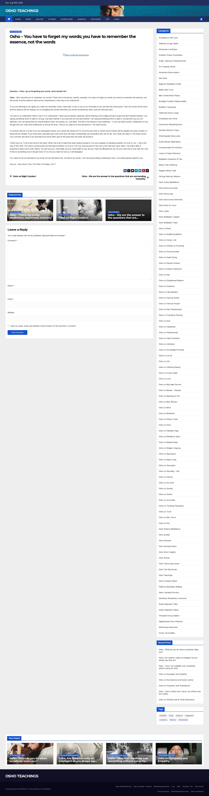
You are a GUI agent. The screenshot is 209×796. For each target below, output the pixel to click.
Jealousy (179, 716)
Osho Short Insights (167, 552)
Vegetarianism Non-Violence (171, 621)
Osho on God (164, 321)
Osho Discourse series (168, 188)
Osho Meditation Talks (168, 223)
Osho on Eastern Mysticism (170, 269)
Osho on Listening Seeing (169, 367)
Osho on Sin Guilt (166, 483)
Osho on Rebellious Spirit (169, 436)
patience (173, 720)
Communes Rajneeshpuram (170, 124)
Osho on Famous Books (169, 298)
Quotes (39, 19)
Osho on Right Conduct (24, 176)
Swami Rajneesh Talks (168, 604)
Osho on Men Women (168, 402)
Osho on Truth (165, 512)
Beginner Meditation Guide (170, 84)
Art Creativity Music (167, 67)
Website (11, 312)
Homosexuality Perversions (170, 147)
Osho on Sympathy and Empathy (173, 674)
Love (173, 786)
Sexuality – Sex (187, 786)
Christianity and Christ (168, 119)
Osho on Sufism (165, 494)
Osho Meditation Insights (169, 217)
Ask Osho (163, 78)
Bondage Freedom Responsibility (172, 101)
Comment (12, 240)
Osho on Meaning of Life (169, 396)
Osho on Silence (166, 477)
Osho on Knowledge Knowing (171, 350)
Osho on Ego (164, 275)
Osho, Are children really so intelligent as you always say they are (77, 761)
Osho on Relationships (168, 442)
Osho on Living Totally (168, 373)
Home (18, 19)
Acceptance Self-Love (168, 38)
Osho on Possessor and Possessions (174, 686)
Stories (52, 19)
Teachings (96, 19)
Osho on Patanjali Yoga (168, 431)
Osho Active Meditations (169, 182)
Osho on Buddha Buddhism (170, 234)
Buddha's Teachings (167, 107)
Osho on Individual (167, 344)
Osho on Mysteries (167, 413)
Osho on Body (165, 228)
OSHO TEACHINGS (21, 10)
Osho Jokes (164, 211)
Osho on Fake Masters (168, 292)
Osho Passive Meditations (169, 529)
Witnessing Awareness (168, 627)
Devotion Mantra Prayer (169, 130)
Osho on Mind (165, 408)
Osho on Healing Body (168, 332)
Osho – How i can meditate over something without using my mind (128, 761)
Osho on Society (166, 488)
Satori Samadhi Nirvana (169, 592)
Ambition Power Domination (171, 55)
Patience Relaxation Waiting (170, 587)
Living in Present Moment (169, 153)
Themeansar (46, 789)
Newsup (37, 789)
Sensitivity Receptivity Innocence (173, 598)
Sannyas (82, 19)
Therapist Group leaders (169, 616)
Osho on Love (165, 379)
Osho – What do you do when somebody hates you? (28, 760)
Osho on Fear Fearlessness (170, 309)
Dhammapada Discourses (169, 136)
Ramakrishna (183, 720)
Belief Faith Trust (166, 90)
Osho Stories (164, 558)
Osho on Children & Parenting (171, 246)
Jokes (28, 19)
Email (10, 299)
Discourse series (163, 791)
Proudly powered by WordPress (16, 789)
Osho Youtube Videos (168, 581)
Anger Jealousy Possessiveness (172, 61)
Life (107, 19)
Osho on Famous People (169, 303)
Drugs (171, 716)
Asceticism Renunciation (169, 72)
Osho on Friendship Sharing (171, 315)
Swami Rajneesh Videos (169, 610)
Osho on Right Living (167, 460)
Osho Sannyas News (167, 546)
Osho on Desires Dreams (169, 263)
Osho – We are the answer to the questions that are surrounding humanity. (114, 177)
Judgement (189, 716)
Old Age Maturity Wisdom (169, 176)
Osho (116, 19)
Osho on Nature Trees (168, 419)
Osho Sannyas (165, 540)
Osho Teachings (15, 31)
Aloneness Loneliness (168, 49)
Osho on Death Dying (168, 257)
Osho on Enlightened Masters (171, 280)
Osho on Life (164, 361)
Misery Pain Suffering (168, 165)
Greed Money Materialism (170, 142)
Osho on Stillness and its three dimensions (177, 700)
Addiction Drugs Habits (168, 43)
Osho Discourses (166, 194)
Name (11, 286)
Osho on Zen (164, 523)
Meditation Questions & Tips (170, 159)
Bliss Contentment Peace (169, 95)
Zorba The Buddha (167, 633)
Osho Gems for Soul (167, 205)
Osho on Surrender (167, 500)
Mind (178, 786)
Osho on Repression (167, 454)
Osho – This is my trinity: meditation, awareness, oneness (30, 216)
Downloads (67, 19)
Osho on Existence (167, 286)
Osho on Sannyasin (167, 465)
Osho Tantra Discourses (169, 564)
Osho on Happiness (167, 327)
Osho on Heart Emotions (169, 338)
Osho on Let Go (165, 355)
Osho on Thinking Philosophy (171, 506)
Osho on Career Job (167, 240)
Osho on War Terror (167, 517)
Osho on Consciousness (169, 251)
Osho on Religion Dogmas (170, 448)
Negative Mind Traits (167, 171)
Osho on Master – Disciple (170, 390)
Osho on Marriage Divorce (170, 384)
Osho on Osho (165, 425)
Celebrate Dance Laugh (169, 113)
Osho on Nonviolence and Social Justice (176, 680)
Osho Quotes (164, 535)
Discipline (163, 716)
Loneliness (163, 720)
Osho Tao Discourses (168, 569)
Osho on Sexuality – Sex (169, 471)
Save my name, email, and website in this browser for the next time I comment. (43, 326)
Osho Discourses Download (170, 199)
